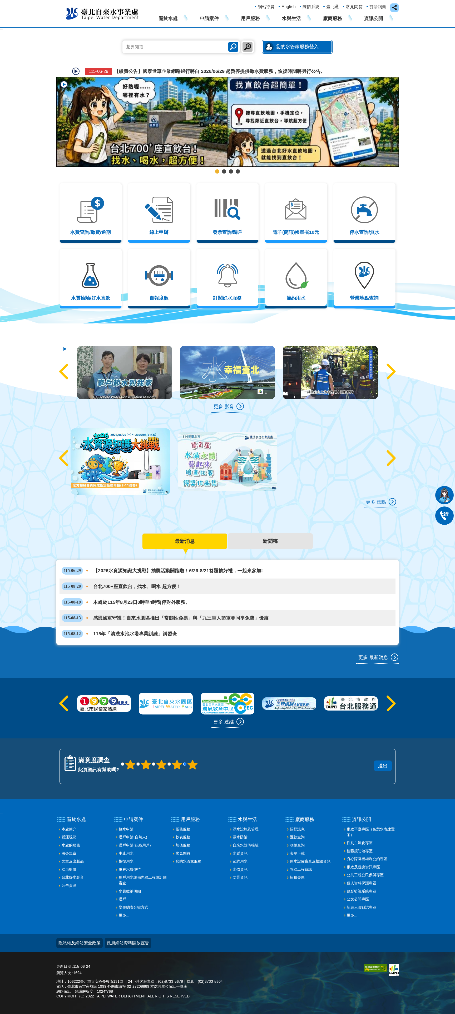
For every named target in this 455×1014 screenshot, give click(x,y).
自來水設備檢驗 (246, 832)
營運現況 (69, 824)
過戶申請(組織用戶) (135, 832)
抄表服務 (183, 824)
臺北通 (332, 6)
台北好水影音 (73, 865)
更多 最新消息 (373, 644)
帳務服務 (183, 816)
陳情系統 (311, 6)
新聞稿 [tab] (270, 528)
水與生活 (291, 18)
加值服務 (183, 832)
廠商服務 (332, 18)
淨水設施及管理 (246, 816)
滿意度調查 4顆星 (177, 752)
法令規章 (69, 840)
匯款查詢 (297, 824)
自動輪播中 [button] (76, 71)
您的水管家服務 (188, 848)
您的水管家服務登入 (297, 46)
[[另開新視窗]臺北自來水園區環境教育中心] (227, 691)
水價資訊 (240, 857)
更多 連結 (224, 709)
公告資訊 (69, 873)
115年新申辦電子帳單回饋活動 (237, 158)
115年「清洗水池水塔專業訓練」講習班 (120, 621)
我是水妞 (444, 495)
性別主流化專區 (360, 830)
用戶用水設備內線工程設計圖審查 (143, 868)
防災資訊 (240, 865)
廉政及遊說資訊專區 (363, 854)
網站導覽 (266, 6)
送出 (260, 746)
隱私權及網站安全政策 (79, 930)
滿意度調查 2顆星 (146, 752)
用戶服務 (250, 18)
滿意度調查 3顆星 (161, 752)
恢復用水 (126, 848)
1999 (102, 974)
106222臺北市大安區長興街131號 (95, 969)
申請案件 (209, 18)
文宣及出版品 (73, 848)
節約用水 (240, 848)
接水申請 (126, 816)
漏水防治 (240, 824)
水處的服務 (71, 832)
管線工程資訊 (301, 857)
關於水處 (168, 18)
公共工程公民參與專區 (365, 862)
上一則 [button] (70, 115)
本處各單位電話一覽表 (168, 974)
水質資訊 (240, 840)
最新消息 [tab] (185, 528)
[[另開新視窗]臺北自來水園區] (165, 691)
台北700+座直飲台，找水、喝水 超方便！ (122, 573)
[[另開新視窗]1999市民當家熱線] (104, 690)
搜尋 (233, 47)
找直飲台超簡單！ (217, 158)
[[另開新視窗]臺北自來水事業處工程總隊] (289, 691)
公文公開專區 (358, 886)
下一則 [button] (385, 115)
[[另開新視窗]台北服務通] (351, 691)
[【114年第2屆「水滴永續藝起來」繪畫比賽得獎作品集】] (227, 449)
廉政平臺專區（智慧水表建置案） (371, 819)
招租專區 (297, 865)
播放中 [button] (64, 84)
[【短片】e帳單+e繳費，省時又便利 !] (124, 359)
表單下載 (297, 840)
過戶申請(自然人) (133, 824)
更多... (124, 902)
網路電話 (63, 979)
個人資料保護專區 (361, 870)
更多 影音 (224, 394)
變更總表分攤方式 (133, 895)
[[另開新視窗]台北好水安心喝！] (227, 115)
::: (1, 800)
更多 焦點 (376, 489)
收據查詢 (297, 832)
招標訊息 (297, 816)
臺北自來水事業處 (102, 13)
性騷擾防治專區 (360, 838)
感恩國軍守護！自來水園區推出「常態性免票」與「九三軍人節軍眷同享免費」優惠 (166, 605)
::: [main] (1, 30)
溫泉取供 (69, 857)
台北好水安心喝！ (224, 158)
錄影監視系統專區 (361, 878)
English (288, 6)
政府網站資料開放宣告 (128, 930)
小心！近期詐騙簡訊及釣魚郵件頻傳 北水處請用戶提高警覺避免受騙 (173, 71)
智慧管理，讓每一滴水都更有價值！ (231, 158)
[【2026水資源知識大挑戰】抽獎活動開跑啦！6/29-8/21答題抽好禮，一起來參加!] (120, 449)
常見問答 (354, 6)
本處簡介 (69, 816)
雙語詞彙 (377, 6)
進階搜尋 (248, 47)
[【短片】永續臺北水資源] (330, 360)
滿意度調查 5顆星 (192, 752)
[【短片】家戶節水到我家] (227, 359)
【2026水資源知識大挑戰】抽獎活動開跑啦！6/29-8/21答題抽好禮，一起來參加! (163, 558)
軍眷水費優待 (130, 857)
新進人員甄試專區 (361, 895)
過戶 (122, 886)
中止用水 (126, 840)
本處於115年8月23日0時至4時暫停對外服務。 (127, 589)
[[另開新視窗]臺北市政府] (394, 957)
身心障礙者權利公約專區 (367, 846)
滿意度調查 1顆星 (130, 752)
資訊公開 (373, 18)
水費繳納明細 (130, 878)
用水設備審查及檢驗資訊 (310, 848)
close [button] (394, 7)
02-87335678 (444, 515)
